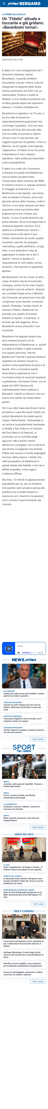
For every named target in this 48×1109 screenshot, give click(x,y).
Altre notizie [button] (38, 739)
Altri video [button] (39, 904)
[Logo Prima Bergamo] (24, 4)
